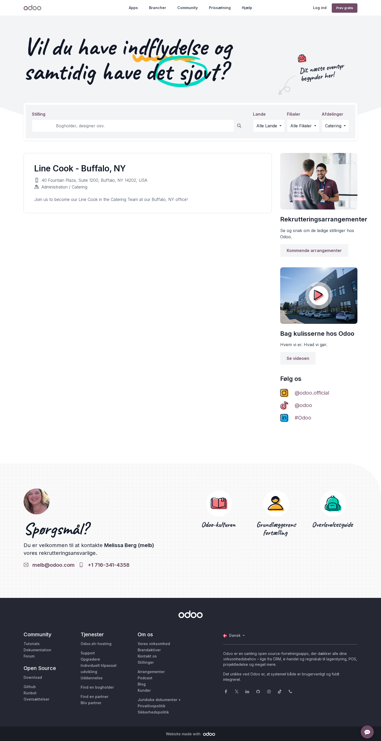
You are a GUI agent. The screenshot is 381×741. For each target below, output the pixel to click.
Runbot (30, 693)
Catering (334, 125)
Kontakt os (147, 656)
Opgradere (90, 659)
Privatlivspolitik (151, 706)
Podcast (145, 678)
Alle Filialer (301, 125)
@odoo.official (312, 393)
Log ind (320, 7)
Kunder (144, 690)
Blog (142, 684)
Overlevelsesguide (333, 525)
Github (30, 686)
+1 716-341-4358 (107, 565)
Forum (29, 656)
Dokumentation (37, 650)
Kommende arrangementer (314, 250)
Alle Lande (267, 125)
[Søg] (239, 125)
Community (187, 7)
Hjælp (247, 7)
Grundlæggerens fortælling (276, 529)
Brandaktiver (149, 650)
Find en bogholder (97, 687)
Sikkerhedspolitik (153, 712)
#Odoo (303, 418)
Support (88, 653)
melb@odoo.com (52, 565)
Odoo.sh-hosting (96, 643)
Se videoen (298, 358)
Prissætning (220, 7)
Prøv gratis (344, 8)
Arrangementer (151, 671)
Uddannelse (92, 678)
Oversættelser (36, 699)
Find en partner (94, 696)
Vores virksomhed (154, 643)
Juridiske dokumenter (157, 699)
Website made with (184, 734)
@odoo (303, 405)
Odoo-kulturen (219, 525)
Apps (133, 7)
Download (33, 677)
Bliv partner (91, 703)
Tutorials (32, 643)
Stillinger (146, 662)
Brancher (157, 7)
